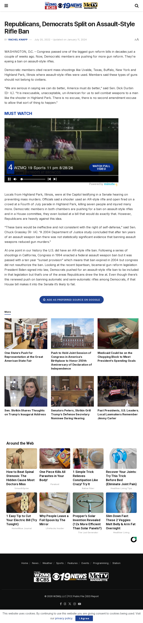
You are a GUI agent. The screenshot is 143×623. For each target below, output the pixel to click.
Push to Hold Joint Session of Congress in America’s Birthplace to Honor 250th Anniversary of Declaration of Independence (71, 360)
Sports (60, 563)
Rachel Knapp (18, 39)
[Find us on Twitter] (69, 604)
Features (73, 563)
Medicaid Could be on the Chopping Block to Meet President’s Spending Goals (117, 356)
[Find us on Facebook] (61, 604)
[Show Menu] (6, 5)
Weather (47, 563)
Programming (101, 563)
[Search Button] (137, 5)
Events (85, 563)
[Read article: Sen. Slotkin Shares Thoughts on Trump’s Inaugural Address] (25, 391)
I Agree (84, 618)
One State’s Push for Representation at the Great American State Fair (23, 356)
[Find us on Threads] (65, 604)
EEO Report (92, 596)
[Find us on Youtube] (79, 604)
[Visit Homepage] (71, 5)
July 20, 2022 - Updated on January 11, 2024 (60, 39)
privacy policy (63, 618)
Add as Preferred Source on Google (73, 299)
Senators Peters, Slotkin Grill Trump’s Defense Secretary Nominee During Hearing (71, 414)
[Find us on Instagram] (74, 604)
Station (116, 563)
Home (24, 563)
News (35, 563)
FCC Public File (76, 596)
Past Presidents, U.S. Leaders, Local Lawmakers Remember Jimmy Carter (118, 414)
